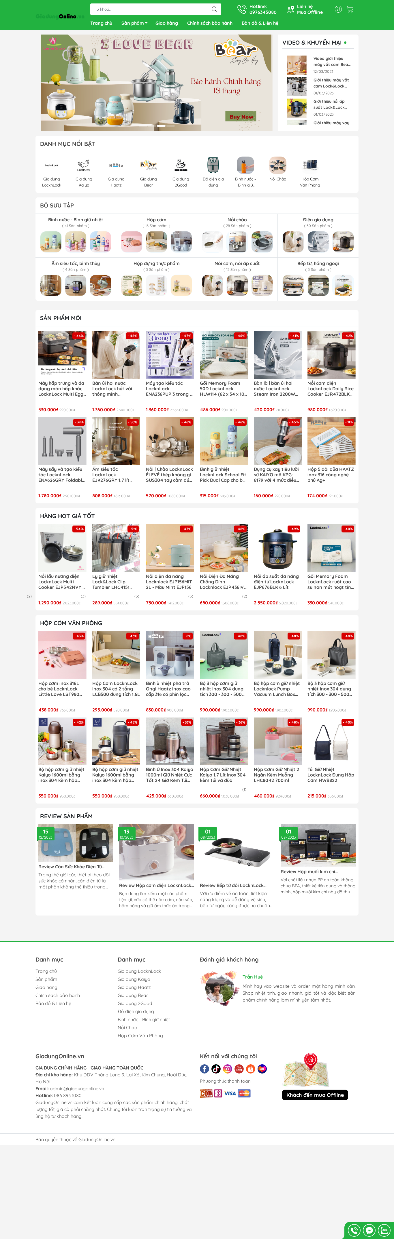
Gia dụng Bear (133, 995)
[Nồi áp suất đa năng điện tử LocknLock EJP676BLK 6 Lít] (278, 548)
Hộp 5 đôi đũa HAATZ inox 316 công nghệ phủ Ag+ (330, 475)
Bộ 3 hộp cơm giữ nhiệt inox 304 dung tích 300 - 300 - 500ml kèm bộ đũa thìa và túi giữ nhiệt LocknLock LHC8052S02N (223, 689)
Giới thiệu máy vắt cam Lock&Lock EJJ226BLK (331, 83)
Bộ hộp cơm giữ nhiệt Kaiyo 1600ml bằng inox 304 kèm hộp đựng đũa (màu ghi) (115, 775)
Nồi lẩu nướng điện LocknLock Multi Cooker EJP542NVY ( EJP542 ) (61, 582)
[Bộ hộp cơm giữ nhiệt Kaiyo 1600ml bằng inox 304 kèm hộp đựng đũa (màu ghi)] (116, 741)
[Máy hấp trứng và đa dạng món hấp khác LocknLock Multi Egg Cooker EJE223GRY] (62, 355)
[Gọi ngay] (354, 1230)
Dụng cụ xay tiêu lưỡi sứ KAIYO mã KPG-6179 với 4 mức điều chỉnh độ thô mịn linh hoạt (276, 475)
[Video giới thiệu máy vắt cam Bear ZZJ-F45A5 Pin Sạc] (296, 65)
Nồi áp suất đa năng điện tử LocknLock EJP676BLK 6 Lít (276, 582)
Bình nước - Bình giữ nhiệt (144, 1019)
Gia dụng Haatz (134, 987)
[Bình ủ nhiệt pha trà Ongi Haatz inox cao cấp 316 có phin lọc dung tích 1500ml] (170, 655)
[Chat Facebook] (369, 1230)
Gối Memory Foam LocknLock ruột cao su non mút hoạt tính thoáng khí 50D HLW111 (330, 582)
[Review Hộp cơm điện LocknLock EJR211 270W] (156, 852)
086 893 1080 (68, 1095)
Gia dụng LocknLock (139, 971)
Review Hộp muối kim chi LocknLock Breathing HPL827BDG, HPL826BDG (318, 871)
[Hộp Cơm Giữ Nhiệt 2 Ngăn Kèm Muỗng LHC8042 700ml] (278, 741)
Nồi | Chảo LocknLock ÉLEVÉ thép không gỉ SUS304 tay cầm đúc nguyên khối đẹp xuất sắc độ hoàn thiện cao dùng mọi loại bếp (169, 475)
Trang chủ (101, 23)
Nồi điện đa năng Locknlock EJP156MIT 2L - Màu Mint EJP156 (169, 582)
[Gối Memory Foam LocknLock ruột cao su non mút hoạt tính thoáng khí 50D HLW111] (331, 548)
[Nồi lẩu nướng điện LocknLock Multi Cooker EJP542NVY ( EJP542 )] (62, 548)
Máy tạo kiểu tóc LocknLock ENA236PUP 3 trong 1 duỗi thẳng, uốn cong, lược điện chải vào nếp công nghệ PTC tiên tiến (170, 388)
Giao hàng (166, 23)
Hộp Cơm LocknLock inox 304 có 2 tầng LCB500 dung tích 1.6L (116, 689)
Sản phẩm (132, 23)
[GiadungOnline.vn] (60, 15)
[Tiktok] (216, 1069)
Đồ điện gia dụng (136, 1011)
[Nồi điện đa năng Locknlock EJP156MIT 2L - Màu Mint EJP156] (170, 548)
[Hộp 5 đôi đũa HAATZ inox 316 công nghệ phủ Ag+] (331, 441)
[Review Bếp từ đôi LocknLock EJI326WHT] (237, 852)
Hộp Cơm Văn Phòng (140, 1035)
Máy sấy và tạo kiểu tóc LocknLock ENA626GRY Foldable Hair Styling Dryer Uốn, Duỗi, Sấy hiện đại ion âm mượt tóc (61, 475)
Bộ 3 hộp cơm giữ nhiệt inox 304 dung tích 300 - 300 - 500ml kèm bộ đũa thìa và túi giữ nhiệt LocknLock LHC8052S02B (331, 689)
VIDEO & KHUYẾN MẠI (312, 42)
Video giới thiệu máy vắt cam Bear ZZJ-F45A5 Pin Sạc (332, 62)
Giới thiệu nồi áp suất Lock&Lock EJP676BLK (329, 105)
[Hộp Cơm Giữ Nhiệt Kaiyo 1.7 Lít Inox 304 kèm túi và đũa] (224, 741)
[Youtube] (239, 1069)
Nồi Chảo (127, 1027)
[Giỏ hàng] (351, 9)
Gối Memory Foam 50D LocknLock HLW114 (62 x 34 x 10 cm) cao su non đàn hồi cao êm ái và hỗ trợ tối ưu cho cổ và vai (222, 388)
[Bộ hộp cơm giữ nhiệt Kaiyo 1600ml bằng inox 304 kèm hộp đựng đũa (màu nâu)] (62, 741)
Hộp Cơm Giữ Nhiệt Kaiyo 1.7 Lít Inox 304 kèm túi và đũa (223, 775)
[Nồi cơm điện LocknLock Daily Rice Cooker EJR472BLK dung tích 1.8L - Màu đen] (331, 355)
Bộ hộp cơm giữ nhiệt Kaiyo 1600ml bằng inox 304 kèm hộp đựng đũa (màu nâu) (61, 775)
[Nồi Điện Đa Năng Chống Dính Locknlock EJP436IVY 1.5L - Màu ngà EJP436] (224, 548)
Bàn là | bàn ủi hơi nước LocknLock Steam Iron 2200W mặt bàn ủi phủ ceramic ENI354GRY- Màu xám (276, 388)
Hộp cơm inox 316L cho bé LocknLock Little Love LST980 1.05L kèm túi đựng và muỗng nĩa (62, 689)
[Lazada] (262, 1069)
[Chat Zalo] (384, 1230)
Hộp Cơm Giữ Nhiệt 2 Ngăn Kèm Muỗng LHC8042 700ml (276, 775)
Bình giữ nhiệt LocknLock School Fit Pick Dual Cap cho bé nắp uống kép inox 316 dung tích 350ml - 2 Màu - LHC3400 (223, 475)
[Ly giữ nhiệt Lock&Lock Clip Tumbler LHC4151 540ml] (116, 548)
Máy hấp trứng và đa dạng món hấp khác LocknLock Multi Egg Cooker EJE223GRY (61, 388)
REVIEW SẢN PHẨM (66, 816)
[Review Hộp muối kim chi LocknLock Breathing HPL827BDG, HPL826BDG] (318, 845)
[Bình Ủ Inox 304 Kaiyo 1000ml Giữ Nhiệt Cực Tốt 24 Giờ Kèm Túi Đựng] (170, 741)
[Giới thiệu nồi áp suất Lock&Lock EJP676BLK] (296, 108)
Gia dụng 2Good (135, 1003)
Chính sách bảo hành (209, 23)
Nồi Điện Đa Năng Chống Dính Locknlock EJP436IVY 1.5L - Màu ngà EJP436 (223, 582)
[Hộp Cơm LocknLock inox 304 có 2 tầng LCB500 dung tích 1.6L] (116, 655)
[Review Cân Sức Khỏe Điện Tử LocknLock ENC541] (75, 843)
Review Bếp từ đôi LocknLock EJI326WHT (232, 885)
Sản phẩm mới (61, 317)
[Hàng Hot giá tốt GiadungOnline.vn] (156, 83)
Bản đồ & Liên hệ (260, 23)
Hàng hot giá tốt (67, 515)
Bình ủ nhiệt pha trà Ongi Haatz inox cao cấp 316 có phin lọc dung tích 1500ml (168, 689)
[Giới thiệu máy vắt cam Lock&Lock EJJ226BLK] (296, 86)
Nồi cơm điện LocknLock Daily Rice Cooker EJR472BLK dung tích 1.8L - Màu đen (330, 388)
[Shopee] (250, 1069)
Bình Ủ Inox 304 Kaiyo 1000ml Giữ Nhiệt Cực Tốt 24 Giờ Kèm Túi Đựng (169, 775)
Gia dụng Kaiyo (134, 979)
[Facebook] (204, 1069)
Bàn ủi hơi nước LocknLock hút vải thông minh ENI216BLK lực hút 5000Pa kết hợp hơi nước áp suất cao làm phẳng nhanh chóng (116, 388)
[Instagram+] (227, 1069)
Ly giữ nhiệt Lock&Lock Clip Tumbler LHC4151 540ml (111, 582)
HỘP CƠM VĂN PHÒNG (71, 623)
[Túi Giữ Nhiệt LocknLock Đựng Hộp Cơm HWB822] (331, 741)
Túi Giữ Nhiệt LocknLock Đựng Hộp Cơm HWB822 (330, 775)
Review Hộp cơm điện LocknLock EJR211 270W (155, 885)
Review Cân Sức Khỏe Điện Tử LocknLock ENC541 (70, 866)
